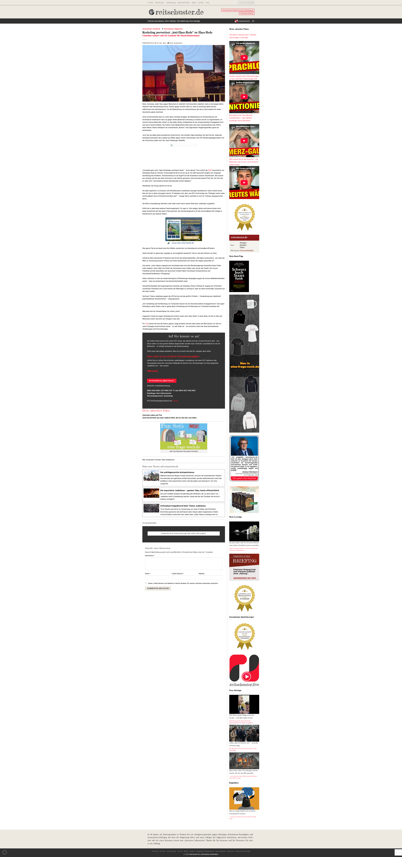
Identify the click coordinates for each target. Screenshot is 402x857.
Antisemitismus (147, 29)
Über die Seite (159, 2)
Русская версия (220, 851)
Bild (210, 170)
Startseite (155, 851)
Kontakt (201, 2)
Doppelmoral (178, 29)
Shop (207, 2)
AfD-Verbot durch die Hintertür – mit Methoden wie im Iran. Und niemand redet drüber (243, 162)
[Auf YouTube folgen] (252, 2)
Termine (180, 851)
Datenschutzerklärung (243, 851)
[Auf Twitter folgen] (242, 2)
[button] (253, 21)
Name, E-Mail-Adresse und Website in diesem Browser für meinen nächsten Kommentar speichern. (183, 583)
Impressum (230, 851)
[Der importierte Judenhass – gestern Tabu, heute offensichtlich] (183, 494)
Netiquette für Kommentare (205, 851)
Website (201, 574)
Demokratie (156, 29)
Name (147, 574)
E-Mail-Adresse (178, 574)
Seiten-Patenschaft (183, 2)
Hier (146, 324)
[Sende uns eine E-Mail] (246, 2)
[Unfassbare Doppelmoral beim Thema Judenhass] (183, 510)
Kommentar (150, 556)
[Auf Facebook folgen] (239, 2)
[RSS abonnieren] (249, 2)
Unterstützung (170, 2)
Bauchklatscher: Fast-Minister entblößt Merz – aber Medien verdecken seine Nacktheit (241, 118)
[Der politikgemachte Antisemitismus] (183, 477)
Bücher (194, 2)
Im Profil (150, 2)
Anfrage (175, 401)
